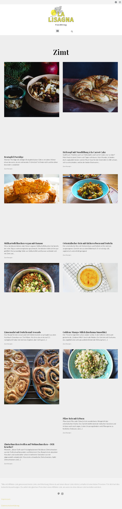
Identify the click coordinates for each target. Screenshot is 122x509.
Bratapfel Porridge (13, 157)
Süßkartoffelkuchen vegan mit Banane (23, 243)
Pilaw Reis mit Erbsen (73, 418)
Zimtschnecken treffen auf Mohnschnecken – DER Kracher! (29, 445)
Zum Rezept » (8, 169)
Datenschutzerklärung (10, 505)
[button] (57, 31)
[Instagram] (120, 2)
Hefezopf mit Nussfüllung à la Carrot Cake (84, 152)
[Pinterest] (116, 2)
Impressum (5, 499)
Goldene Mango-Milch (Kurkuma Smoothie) (85, 332)
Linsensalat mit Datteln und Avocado (22, 332)
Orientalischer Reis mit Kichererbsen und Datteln (87, 243)
